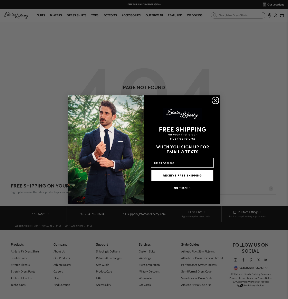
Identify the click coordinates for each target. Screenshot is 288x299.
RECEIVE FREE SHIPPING (182, 175)
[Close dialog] (215, 100)
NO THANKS (182, 188)
